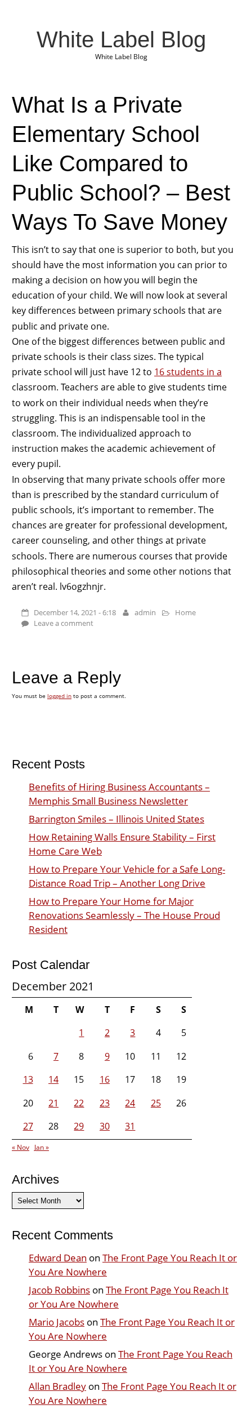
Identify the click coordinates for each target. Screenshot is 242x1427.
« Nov (20, 1147)
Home (185, 612)
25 (156, 1103)
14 (53, 1079)
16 (105, 1079)
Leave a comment (63, 623)
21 (53, 1103)
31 (130, 1126)
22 (79, 1103)
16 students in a (188, 372)
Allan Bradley (57, 1386)
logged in (59, 696)
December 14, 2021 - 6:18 (75, 612)
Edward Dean (58, 1257)
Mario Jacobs (56, 1321)
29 (79, 1126)
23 (105, 1103)
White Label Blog (121, 39)
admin (145, 612)
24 (130, 1103)
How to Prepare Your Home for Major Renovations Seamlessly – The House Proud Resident (124, 915)
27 (28, 1126)
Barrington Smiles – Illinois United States (116, 818)
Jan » (41, 1147)
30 (105, 1126)
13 (28, 1079)
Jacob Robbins (59, 1289)
